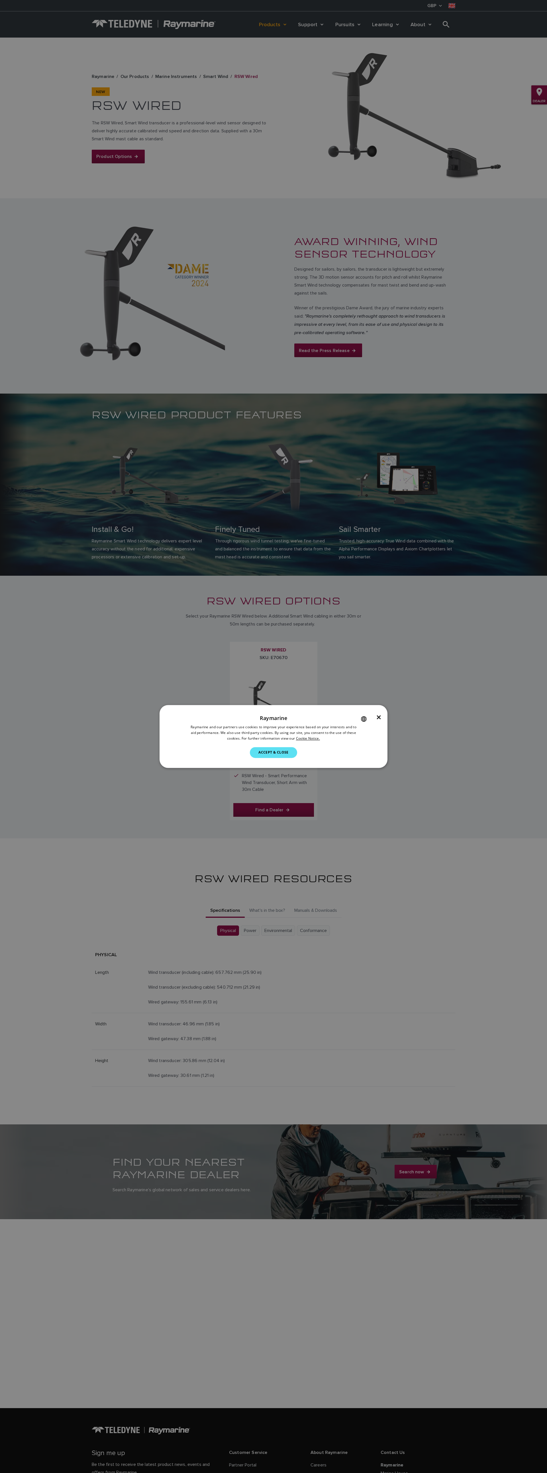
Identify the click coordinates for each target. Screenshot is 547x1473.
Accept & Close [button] (273, 752)
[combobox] (364, 719)
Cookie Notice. (308, 738)
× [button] (378, 717)
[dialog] (273, 736)
